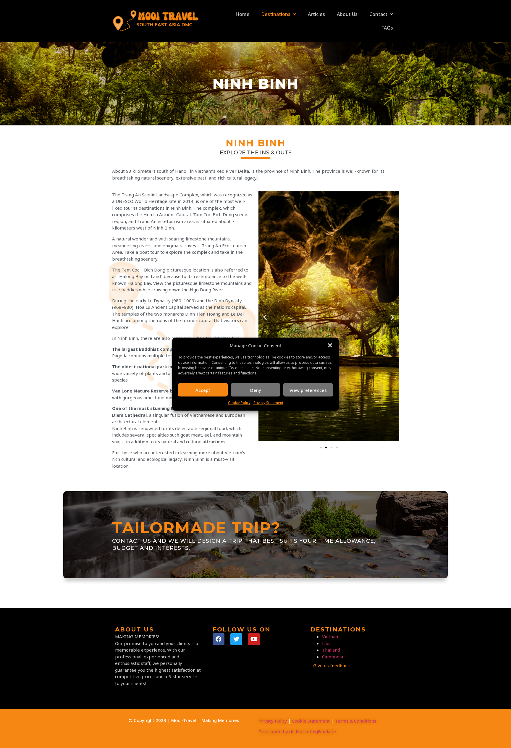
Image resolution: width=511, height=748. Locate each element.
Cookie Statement (311, 721)
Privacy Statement (268, 402)
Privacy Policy (272, 721)
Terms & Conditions (355, 721)
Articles (316, 14)
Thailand (331, 650)
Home (242, 14)
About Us (347, 14)
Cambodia (332, 657)
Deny (255, 390)
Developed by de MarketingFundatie (297, 731)
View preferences (308, 390)
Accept (202, 390)
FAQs (387, 28)
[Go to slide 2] (326, 447)
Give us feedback (331, 665)
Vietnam (330, 636)
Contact (378, 14)
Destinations (275, 14)
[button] (330, 345)
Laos (326, 643)
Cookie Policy (239, 402)
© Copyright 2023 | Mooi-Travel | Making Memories (184, 720)
